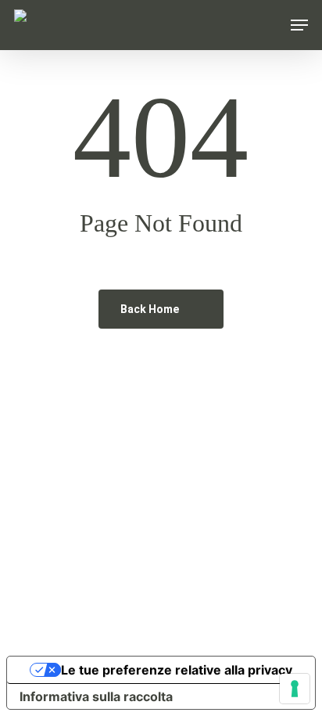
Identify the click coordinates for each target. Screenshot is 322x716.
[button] (299, 25)
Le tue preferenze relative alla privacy (176, 670)
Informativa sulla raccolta (96, 696)
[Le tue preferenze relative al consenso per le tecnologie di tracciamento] (294, 688)
